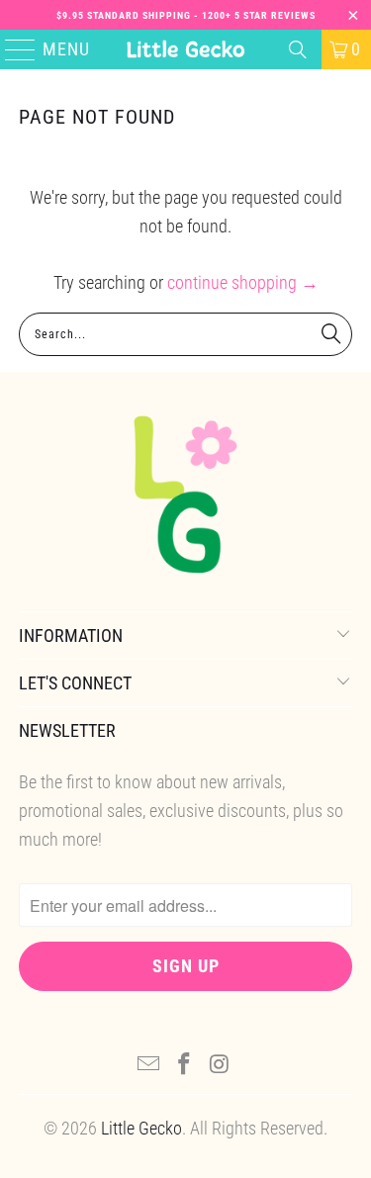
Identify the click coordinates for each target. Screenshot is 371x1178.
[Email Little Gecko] (149, 1065)
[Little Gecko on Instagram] (219, 1065)
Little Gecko (141, 1128)
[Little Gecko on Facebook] (185, 1065)
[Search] (298, 49)
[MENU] (11, 49)
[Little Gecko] (186, 49)
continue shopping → (243, 282)
